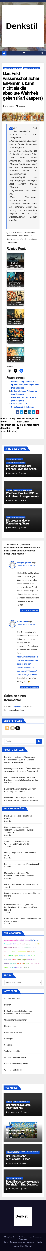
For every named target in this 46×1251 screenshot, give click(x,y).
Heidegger (11, 967)
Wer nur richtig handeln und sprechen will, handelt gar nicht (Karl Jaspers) (25, 384)
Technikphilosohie (12, 1051)
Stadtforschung (38, 952)
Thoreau (7, 944)
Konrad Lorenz (18, 967)
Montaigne (6, 963)
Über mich (28, 1246)
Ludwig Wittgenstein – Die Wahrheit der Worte (21, 854)
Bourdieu (26, 967)
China (11, 956)
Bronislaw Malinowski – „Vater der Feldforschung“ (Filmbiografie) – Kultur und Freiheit (22, 907)
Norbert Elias (12, 940)
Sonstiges (8, 1038)
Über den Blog (18, 1246)
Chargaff (30, 959)
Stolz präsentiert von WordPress (15, 1237)
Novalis (30, 951)
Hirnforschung (10, 1026)
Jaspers (22, 106)
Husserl (14, 952)
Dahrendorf (21, 951)
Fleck (23, 473)
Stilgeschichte (7, 952)
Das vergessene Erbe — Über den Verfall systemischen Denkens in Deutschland (22, 769)
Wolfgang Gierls (24, 562)
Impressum (31, 1242)
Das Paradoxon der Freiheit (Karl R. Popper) (19, 817)
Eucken (27, 963)
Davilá (34, 959)
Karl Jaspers (35, 963)
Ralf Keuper (22, 621)
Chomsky (6, 940)
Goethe (27, 947)
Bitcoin (14, 959)
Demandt (39, 948)
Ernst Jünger (22, 959)
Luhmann (8, 947)
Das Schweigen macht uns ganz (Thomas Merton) (22, 894)
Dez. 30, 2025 (13, 1189)
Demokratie (33, 948)
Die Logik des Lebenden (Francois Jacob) (22, 864)
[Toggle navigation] (24, 53)
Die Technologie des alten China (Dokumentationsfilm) (28, 421)
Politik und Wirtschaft (14, 459)
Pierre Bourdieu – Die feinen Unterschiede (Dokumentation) (22, 920)
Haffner (15, 948)
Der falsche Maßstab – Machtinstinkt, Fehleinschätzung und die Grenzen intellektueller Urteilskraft (20, 760)
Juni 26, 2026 (13, 1112)
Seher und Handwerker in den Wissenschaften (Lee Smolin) (17, 842)
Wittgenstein (24, 955)
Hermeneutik (13, 963)
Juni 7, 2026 (13, 1138)
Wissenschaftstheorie (31, 68)
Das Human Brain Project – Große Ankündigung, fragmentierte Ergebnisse (21, 799)
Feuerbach (7, 959)
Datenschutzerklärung (17, 1242)
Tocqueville (35, 943)
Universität (20, 948)
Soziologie (8, 1044)
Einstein (13, 944)
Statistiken (33, 956)
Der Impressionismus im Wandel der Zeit (21, 884)
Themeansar (23, 1239)
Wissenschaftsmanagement (16, 1063)
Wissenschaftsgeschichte (13, 68)
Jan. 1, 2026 (13, 1163)
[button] (42, 53)
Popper (16, 956)
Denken (9, 490)
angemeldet (17, 706)
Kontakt (39, 1242)
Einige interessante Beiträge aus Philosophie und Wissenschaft (18, 1012)
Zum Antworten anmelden (29, 610)
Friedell (22, 944)
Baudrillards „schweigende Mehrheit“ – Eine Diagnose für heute (20, 790)
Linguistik (6, 956)
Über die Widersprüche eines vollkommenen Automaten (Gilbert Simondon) (18, 830)
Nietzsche (20, 963)
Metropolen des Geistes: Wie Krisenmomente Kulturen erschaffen (19, 874)
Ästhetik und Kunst (12, 998)
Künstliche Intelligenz (23, 940)
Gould (18, 944)
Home (6, 1242)
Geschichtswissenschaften (15, 1019)
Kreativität (27, 944)
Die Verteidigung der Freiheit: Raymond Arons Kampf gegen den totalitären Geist (21, 470)
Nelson (6, 967)
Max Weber (34, 940)
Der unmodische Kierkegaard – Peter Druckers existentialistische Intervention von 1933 (21, 780)
